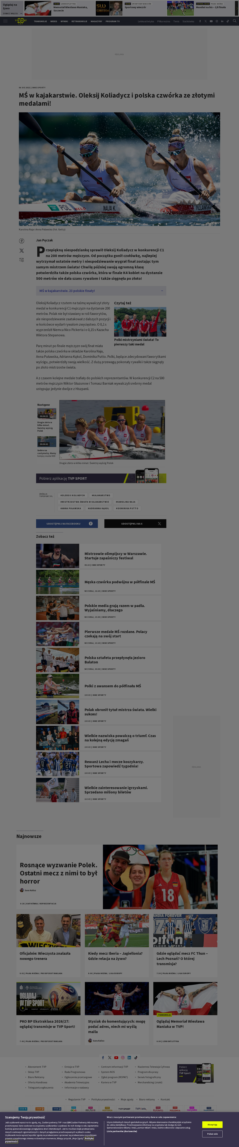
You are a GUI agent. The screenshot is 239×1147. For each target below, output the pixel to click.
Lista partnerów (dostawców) (122, 1131)
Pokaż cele (212, 1134)
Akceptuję (212, 1124)
